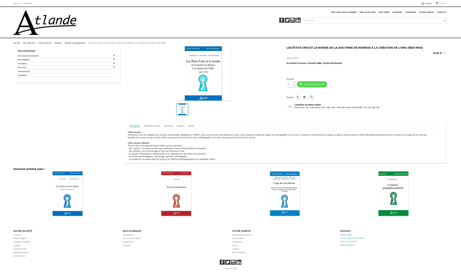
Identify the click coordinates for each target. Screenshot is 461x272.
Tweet (304, 97)
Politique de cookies (21, 252)
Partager (297, 97)
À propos (16, 245)
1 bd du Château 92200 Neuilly (352, 238)
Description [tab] (135, 126)
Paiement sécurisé (20, 249)
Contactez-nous (19, 256)
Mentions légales (19, 238)
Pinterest (311, 97)
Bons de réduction (239, 252)
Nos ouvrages (26, 51)
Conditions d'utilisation (22, 242)
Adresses (235, 249)
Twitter (287, 20)
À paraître (22, 75)
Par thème (22, 64)
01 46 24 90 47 (351, 241)
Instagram (292, 20)
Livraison (17, 235)
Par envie (22, 67)
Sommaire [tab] (168, 126)
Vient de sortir (24, 71)
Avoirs (234, 245)
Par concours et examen (28, 56)
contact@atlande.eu (347, 245)
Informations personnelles (242, 235)
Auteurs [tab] (181, 126)
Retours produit (238, 238)
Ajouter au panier (312, 84)
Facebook (281, 20)
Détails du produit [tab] (152, 126)
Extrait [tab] (191, 126)
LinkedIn (298, 20)
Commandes (237, 242)
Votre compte (241, 231)
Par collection (24, 60)
